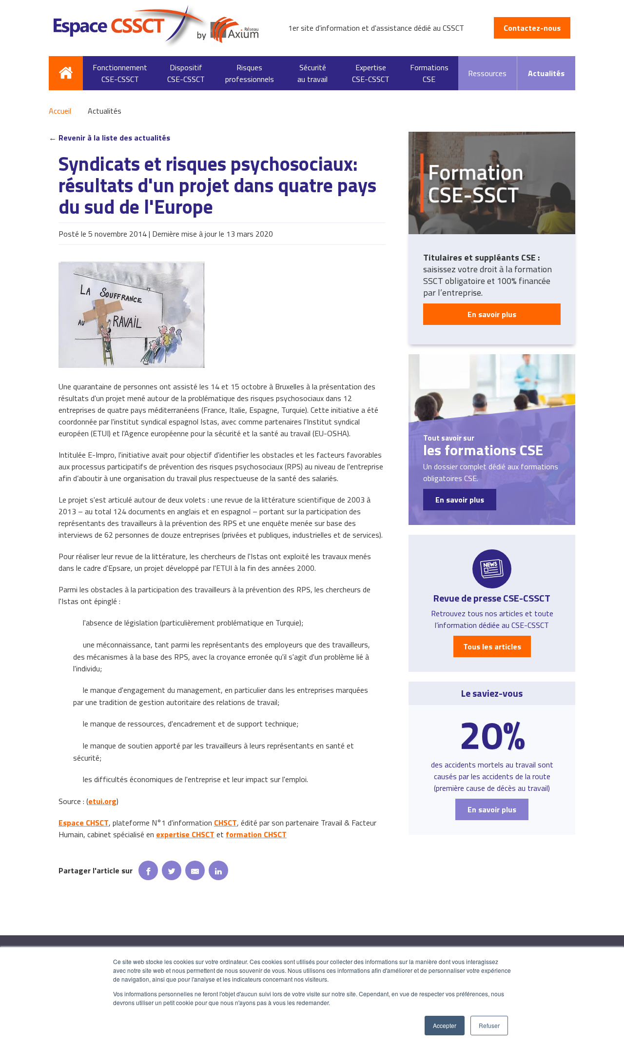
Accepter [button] (444, 1025)
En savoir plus (492, 314)
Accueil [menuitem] (66, 73)
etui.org (102, 801)
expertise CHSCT (185, 834)
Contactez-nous (532, 28)
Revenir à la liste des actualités (114, 137)
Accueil (60, 111)
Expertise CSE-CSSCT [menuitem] (371, 73)
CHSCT (225, 822)
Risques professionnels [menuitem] (249, 73)
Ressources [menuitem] (487, 73)
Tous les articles (492, 646)
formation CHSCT (256, 834)
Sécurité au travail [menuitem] (312, 73)
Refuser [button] (489, 1025)
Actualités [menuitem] (546, 73)
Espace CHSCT (83, 822)
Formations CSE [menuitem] (429, 73)
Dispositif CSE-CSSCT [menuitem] (186, 73)
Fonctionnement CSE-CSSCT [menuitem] (120, 73)
